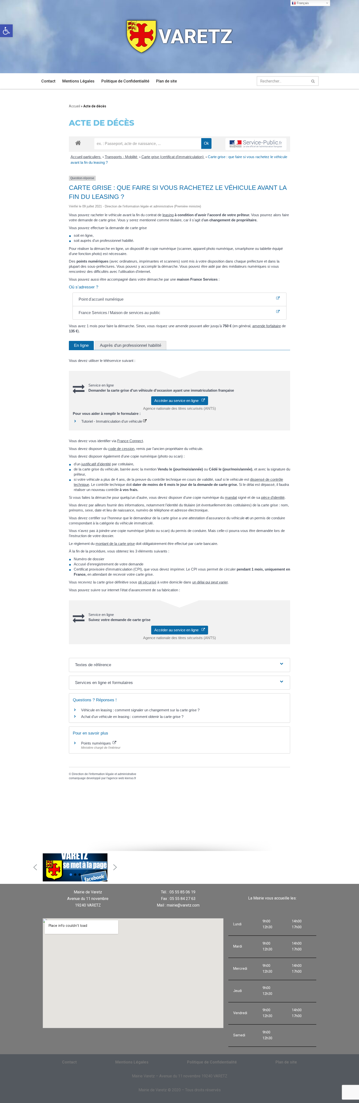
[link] (6, 30)
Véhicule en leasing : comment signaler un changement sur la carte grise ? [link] (140, 710)
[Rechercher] (313, 81)
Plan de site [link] (166, 81)
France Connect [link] (130, 441)
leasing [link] (168, 215)
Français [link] (302, 3)
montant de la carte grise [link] (115, 543)
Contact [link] (48, 81)
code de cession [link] (121, 449)
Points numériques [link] (96, 743)
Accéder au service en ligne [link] (177, 400)
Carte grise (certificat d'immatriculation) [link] (173, 157)
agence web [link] (116, 778)
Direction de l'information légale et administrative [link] (104, 774)
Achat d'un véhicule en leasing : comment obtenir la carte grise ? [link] (132, 717)
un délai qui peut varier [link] (210, 582)
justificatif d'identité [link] (96, 464)
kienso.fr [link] (130, 778)
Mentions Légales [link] (78, 81)
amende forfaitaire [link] (266, 326)
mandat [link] (231, 497)
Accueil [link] (74, 106)
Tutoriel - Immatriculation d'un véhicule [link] (112, 421)
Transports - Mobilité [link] (121, 157)
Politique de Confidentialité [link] (125, 81)
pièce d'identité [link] (273, 497)
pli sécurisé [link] (147, 582)
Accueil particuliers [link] (86, 157)
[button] (35, 867)
